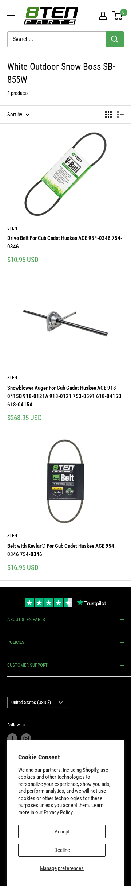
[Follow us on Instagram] (26, 738)
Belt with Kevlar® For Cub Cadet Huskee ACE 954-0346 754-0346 (61, 550)
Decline (62, 850)
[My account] (103, 16)
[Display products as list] (120, 114)
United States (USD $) (31, 702)
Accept (62, 831)
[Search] (115, 39)
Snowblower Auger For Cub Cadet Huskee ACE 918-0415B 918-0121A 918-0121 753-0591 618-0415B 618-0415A (64, 396)
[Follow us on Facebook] (12, 738)
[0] (117, 15)
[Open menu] (11, 15)
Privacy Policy (58, 812)
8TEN (12, 228)
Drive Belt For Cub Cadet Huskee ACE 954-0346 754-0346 (64, 242)
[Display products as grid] (108, 114)
